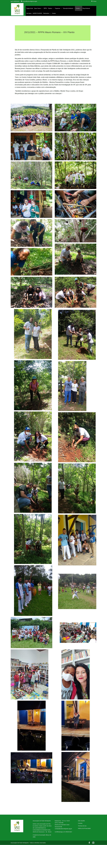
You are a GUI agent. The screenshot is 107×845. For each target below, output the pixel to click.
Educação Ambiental (68, 8)
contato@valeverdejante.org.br (63, 828)
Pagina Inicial (29, 8)
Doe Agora (28, 13)
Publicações (46, 13)
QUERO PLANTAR (37, 13)
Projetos (50, 8)
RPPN (45, 8)
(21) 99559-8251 (67, 832)
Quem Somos (37, 8)
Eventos (78, 8)
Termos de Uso (82, 826)
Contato (54, 13)
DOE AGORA (81, 821)
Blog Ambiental (86, 8)
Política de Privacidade (84, 828)
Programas (57, 8)
